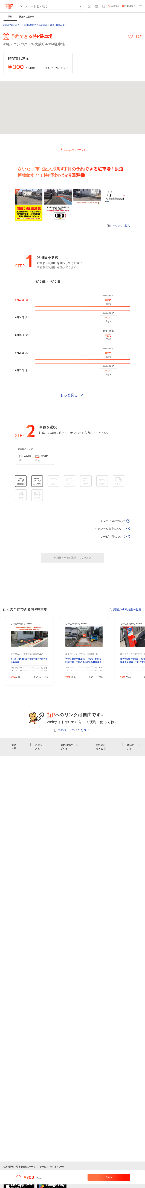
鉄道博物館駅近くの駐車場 (34, 25)
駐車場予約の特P (11, 25)
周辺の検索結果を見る (127, 609)
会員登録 (115, 6)
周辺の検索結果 (57, 25)
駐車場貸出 (129, 6)
